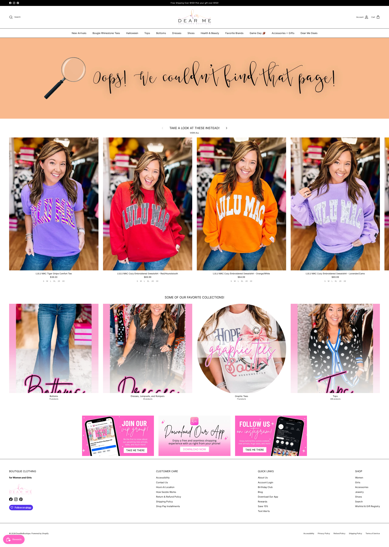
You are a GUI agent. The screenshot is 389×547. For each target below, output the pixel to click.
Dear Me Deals (309, 33)
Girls (357, 482)
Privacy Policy (324, 533)
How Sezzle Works (166, 492)
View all (194, 133)
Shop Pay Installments (168, 506)
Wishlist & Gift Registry (367, 506)
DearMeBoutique (23, 533)
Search (359, 501)
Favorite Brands (234, 33)
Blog (260, 492)
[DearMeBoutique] (194, 17)
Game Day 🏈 (257, 33)
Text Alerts (264, 511)
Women (359, 477)
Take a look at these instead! (194, 128)
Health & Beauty (210, 33)
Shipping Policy (164, 501)
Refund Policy (339, 533)
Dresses (176, 33)
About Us (263, 477)
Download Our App (268, 496)
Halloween (132, 33)
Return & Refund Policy (168, 496)
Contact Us (162, 482)
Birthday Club (265, 487)
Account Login (265, 482)
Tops (147, 33)
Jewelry (359, 492)
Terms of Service (373, 533)
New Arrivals (79, 33)
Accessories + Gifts (283, 33)
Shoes (191, 33)
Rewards (262, 501)
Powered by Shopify (40, 533)
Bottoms (161, 33)
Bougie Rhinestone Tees (106, 33)
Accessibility (163, 477)
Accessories (361, 487)
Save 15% (263, 506)
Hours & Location (165, 487)
